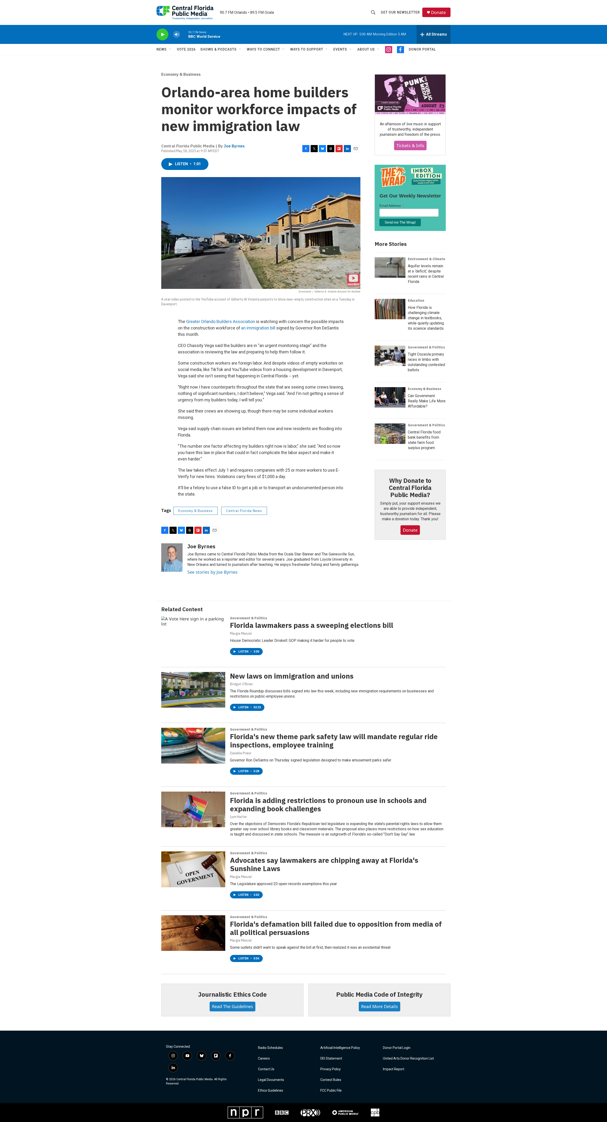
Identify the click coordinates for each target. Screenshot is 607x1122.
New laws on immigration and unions (292, 676)
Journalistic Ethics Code (232, 994)
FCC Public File (331, 1090)
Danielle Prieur (240, 753)
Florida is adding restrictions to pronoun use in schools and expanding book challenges (328, 804)
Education (416, 300)
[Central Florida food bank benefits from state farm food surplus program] (390, 433)
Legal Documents (271, 1080)
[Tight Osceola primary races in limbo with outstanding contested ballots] (390, 356)
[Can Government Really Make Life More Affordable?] (390, 397)
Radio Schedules (270, 1048)
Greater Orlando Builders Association (220, 321)
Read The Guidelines (232, 1006)
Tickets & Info (410, 145)
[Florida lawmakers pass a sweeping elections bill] (193, 634)
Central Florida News (244, 511)
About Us (366, 49)
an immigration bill (258, 327)
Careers (264, 1058)
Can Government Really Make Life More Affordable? (427, 401)
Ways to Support (306, 49)
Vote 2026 (186, 49)
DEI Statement (331, 1058)
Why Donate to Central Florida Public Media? (410, 487)
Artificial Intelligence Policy (340, 1048)
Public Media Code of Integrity (379, 994)
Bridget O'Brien (241, 684)
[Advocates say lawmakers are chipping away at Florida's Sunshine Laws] (193, 869)
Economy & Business (181, 74)
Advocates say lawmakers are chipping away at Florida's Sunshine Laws (324, 864)
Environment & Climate (426, 259)
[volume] (177, 34)
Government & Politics (426, 347)
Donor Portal (422, 49)
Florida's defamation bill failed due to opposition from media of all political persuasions (336, 928)
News (161, 49)
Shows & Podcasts (218, 49)
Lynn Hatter (238, 817)
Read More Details (379, 1006)
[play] (162, 34)
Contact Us (266, 1069)
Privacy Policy (330, 1069)
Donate (438, 12)
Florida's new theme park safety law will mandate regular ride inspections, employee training (334, 740)
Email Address (391, 205)
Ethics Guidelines (270, 1090)
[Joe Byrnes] (172, 557)
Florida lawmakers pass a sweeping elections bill (311, 625)
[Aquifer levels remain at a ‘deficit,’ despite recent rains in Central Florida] (390, 267)
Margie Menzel (241, 633)
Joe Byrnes (234, 146)
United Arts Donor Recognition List (408, 1058)
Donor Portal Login (396, 1048)
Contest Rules (330, 1080)
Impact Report (393, 1069)
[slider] (184, 34)
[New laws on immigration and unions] (193, 690)
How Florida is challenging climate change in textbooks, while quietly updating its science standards (426, 318)
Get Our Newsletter (400, 12)
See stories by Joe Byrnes (212, 572)
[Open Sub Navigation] (170, 49)
